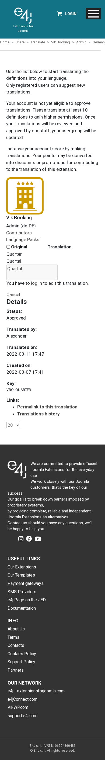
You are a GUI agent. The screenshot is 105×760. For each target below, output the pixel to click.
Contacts (16, 645)
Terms (13, 637)
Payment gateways (26, 583)
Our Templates (21, 575)
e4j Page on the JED (27, 599)
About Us (16, 628)
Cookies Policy (22, 653)
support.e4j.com (22, 715)
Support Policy (21, 661)
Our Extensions (22, 567)
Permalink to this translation (47, 407)
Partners (16, 670)
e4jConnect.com (22, 699)
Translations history (38, 414)
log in (36, 283)
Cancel (13, 294)
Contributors (19, 232)
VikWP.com (18, 707)
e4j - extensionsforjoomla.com (36, 690)
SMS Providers (22, 591)
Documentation (22, 608)
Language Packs (22, 239)
